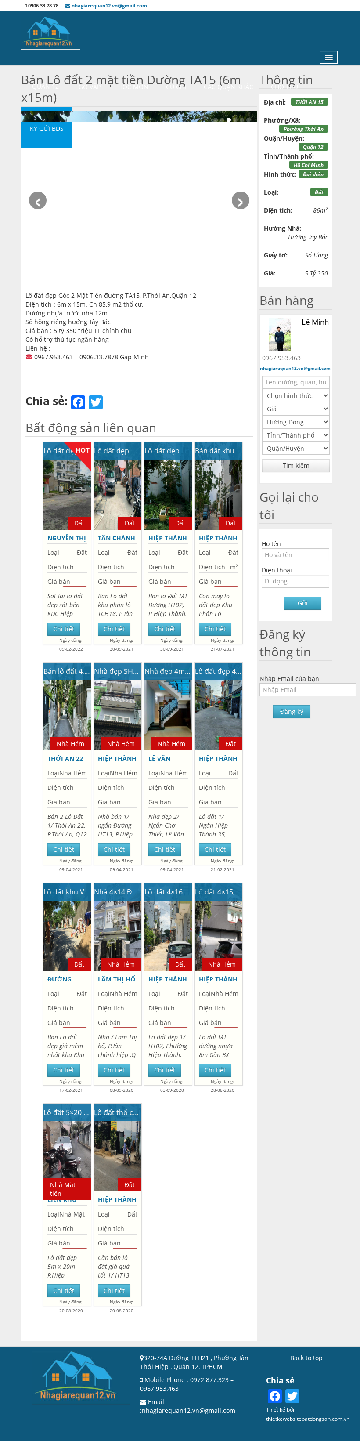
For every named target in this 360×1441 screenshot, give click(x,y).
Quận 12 (45, 86)
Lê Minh (315, 322)
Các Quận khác (228, 87)
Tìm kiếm (296, 465)
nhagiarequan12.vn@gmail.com (108, 5)
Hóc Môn (133, 87)
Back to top (306, 1358)
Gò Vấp (90, 87)
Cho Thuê (286, 87)
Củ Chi (176, 87)
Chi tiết (63, 629)
